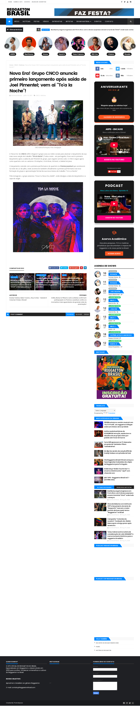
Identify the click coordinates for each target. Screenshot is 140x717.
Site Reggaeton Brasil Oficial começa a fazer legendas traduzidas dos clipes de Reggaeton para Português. (118, 462)
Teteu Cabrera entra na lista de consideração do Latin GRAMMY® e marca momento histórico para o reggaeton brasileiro (48, 282)
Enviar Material (83, 21)
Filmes (98, 647)
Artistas (69, 21)
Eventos (98, 21)
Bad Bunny (25, 30)
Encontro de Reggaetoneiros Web (107, 643)
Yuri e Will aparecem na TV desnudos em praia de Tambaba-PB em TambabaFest (117, 444)
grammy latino (41, 275)
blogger (79, 314)
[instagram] (130, 2)
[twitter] (124, 2)
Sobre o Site (18, 2)
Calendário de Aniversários (114, 117)
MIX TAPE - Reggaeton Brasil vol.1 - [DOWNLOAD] (116, 479)
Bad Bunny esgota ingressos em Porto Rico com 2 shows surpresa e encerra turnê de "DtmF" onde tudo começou (72, 30)
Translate (111, 413)
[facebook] (122, 2)
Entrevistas (57, 21)
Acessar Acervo (114, 253)
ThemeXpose (18, 703)
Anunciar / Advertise (39, 2)
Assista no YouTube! (114, 159)
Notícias (26, 21)
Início (16, 21)
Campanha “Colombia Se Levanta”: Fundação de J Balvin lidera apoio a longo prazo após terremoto (119, 522)
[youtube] (127, 2)
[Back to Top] (133, 703)
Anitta (126, 30)
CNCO (16, 65)
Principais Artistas (124, 487)
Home (10, 2)
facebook (70, 314)
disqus (86, 314)
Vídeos (46, 21)
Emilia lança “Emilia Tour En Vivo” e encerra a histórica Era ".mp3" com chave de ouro (117, 471)
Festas (36, 21)
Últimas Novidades (104, 487)
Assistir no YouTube (114, 218)
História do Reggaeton (103, 650)
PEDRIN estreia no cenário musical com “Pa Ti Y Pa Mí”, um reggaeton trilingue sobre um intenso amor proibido (118, 424)
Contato (27, 2)
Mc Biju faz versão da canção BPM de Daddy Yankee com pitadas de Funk (118, 452)
